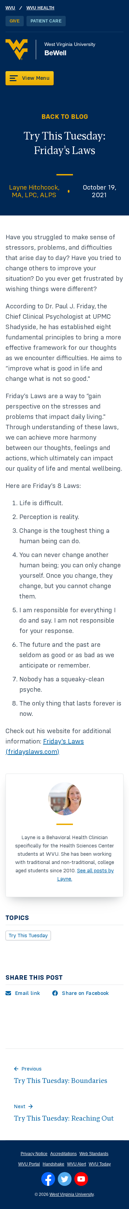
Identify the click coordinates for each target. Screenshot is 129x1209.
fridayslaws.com (32, 752)
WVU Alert (76, 1164)
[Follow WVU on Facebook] (48, 1179)
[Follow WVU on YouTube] (81, 1179)
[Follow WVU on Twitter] (65, 1179)
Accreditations (63, 1153)
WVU (10, 8)
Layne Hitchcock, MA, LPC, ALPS (34, 191)
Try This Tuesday (28, 935)
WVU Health (40, 8)
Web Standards (93, 1153)
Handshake (53, 1164)
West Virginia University (72, 1194)
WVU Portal (29, 1164)
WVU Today (100, 1164)
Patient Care (46, 21)
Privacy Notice (34, 1153)
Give (15, 21)
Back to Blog (64, 117)
